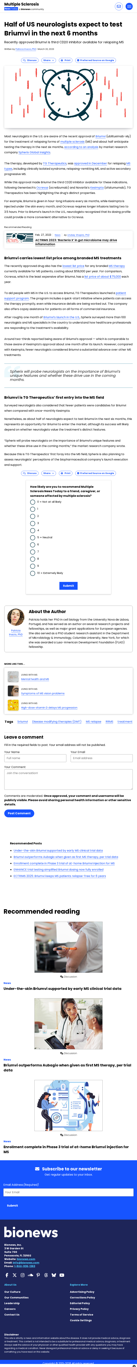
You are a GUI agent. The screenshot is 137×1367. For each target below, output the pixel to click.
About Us (10, 1285)
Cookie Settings (81, 1320)
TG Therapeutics (55, 163)
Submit (68, 586)
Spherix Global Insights (34, 152)
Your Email (78, 752)
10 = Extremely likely (50, 573)
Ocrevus (42, 188)
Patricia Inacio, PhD (26, 49)
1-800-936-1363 (24, 1266)
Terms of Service (81, 1314)
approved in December (90, 163)
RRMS (109, 722)
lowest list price (73, 266)
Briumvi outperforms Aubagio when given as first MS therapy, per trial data (66, 857)
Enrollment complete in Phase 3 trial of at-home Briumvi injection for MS (64, 863)
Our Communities (16, 1297)
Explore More (79, 1285)
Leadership (12, 1303)
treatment (125, 722)
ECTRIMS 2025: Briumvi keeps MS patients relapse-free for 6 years (60, 876)
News (57, 234)
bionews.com (26, 1259)
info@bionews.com (26, 1262)
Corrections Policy (82, 1297)
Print (66, 60)
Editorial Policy (80, 1303)
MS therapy (117, 266)
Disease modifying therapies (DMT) (57, 722)
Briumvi (100, 136)
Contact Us (11, 1314)
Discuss (31, 60)
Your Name (12, 752)
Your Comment (15, 767)
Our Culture (12, 1292)
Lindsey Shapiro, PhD (78, 234)
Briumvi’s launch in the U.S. (61, 317)
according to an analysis (81, 147)
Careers (10, 1309)
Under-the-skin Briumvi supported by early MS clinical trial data (58, 850)
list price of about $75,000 (102, 277)
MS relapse (93, 722)
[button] (119, 6)
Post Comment (19, 813)
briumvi (22, 722)
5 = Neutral (44, 537)
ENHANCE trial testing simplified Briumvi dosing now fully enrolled (58, 870)
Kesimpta (97, 188)
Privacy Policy (79, 1309)
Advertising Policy (82, 1292)
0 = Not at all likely (49, 502)
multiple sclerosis (72, 142)
